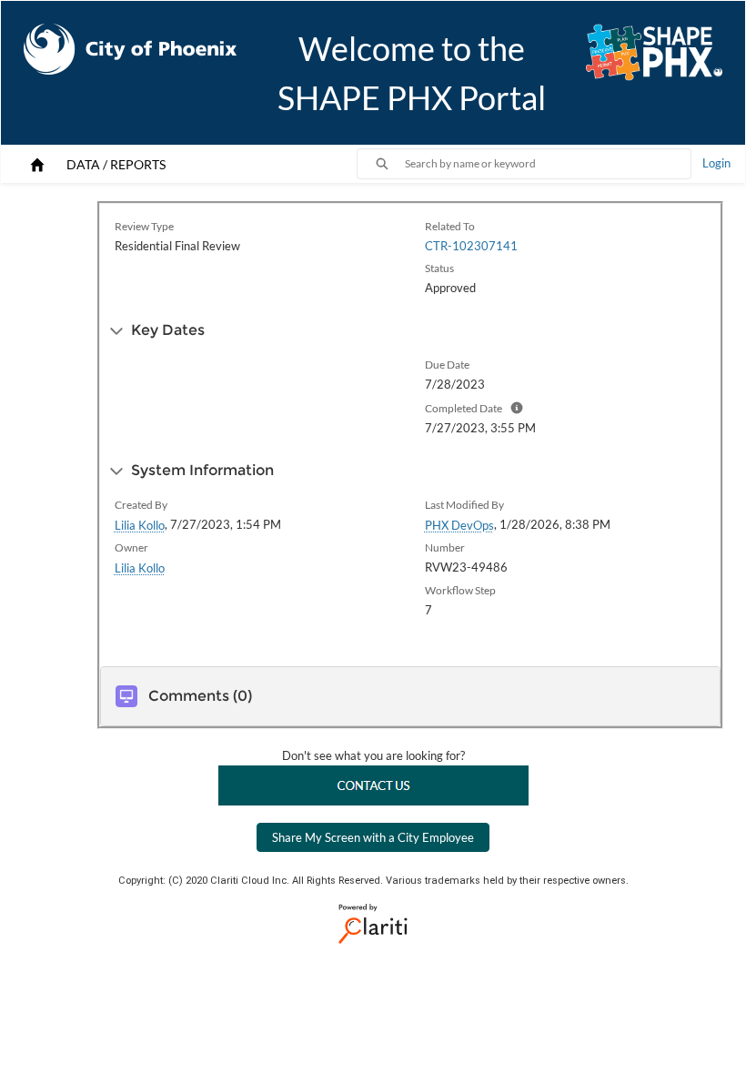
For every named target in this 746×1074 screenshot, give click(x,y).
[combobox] (548, 163)
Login (716, 163)
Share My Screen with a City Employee (373, 837)
